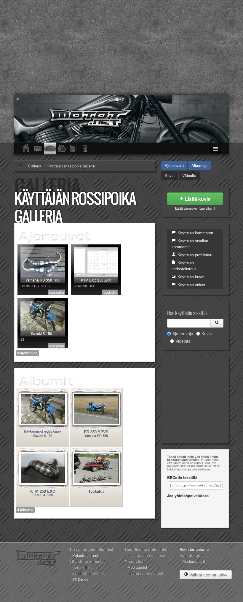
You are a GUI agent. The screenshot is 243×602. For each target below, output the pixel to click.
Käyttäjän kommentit (194, 233)
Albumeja (199, 165)
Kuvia (170, 175)
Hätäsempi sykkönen (43, 432)
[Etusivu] (26, 148)
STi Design (80, 579)
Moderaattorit (194, 561)
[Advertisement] (121, 47)
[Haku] (216, 323)
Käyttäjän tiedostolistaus (184, 265)
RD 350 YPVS (96, 432)
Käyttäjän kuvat (190, 276)
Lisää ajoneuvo (186, 208)
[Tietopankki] (73, 148)
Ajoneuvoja (174, 165)
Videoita (189, 175)
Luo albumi (207, 208)
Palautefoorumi (85, 555)
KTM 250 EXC (42, 491)
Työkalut (96, 491)
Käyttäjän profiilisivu (194, 254)
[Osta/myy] (62, 148)
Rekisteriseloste (194, 549)
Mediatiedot (137, 567)
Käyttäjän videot (190, 284)
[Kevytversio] (85, 148)
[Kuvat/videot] (50, 148)
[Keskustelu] (38, 148)
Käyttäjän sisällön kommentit (190, 243)
